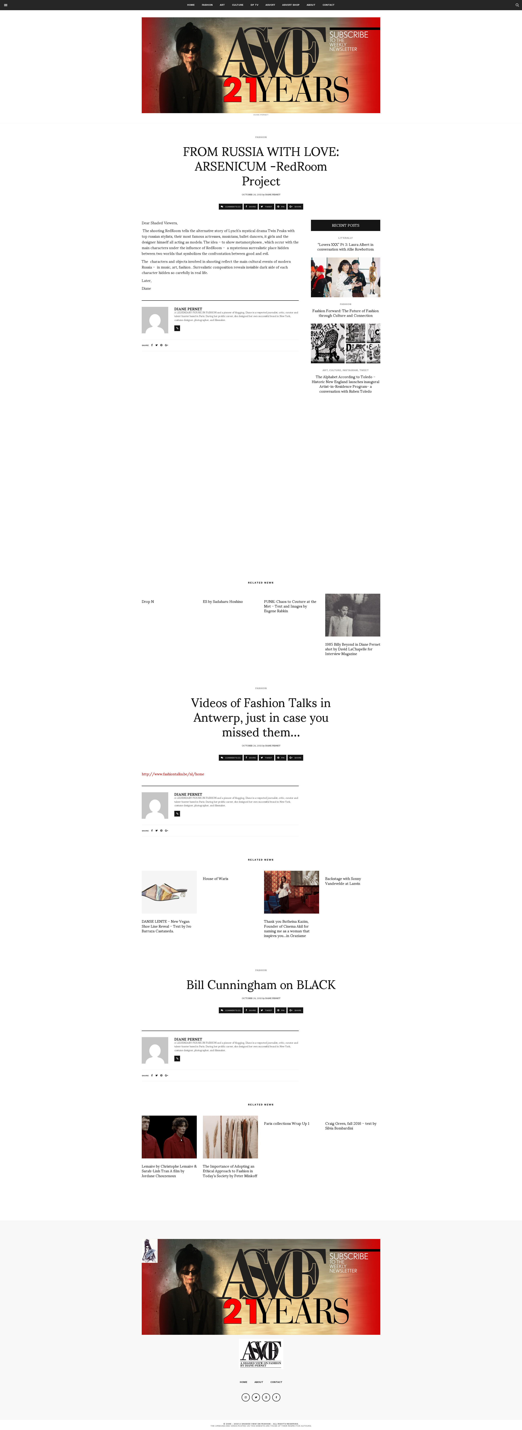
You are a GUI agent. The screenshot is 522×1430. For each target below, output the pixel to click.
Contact (329, 4)
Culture (237, 4)
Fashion (207, 4)
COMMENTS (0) (233, 207)
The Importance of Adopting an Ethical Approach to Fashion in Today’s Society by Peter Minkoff (230, 1170)
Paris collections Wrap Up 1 (286, 1123)
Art (222, 4)
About (311, 4)
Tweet (364, 370)
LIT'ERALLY (345, 237)
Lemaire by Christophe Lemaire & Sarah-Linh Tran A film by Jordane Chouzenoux (169, 1170)
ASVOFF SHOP (291, 4)
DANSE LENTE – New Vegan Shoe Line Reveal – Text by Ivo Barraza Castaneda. (166, 926)
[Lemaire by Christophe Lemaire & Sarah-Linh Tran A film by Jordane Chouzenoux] (169, 1137)
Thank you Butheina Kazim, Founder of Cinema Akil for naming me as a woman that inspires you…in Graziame (287, 928)
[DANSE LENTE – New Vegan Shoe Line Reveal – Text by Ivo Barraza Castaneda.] (169, 892)
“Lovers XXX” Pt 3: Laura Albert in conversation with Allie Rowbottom (345, 246)
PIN (282, 207)
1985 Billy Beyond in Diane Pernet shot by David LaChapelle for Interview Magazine (352, 649)
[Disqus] (220, 408)
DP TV (254, 4)
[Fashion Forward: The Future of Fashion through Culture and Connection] (345, 277)
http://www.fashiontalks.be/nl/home (173, 773)
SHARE (252, 207)
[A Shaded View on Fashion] (261, 65)
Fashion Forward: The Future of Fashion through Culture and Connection (345, 312)
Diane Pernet (272, 194)
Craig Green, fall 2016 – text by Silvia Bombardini (350, 1125)
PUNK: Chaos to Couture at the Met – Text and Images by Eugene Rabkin (290, 606)
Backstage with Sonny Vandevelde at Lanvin (343, 880)
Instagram (350, 370)
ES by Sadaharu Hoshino (223, 601)
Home (191, 4)
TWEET (268, 207)
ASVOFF (270, 4)
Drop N (148, 601)
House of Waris (215, 878)
